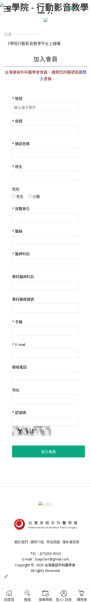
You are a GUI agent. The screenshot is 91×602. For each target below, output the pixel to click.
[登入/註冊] (63, 595)
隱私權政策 (70, 542)
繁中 (73, 8)
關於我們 (21, 542)
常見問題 (53, 542)
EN (84, 8)
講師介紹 (37, 542)
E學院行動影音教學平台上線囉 (34, 43)
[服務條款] (45, 595)
